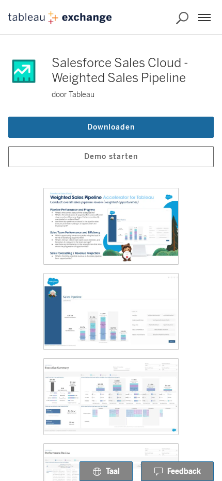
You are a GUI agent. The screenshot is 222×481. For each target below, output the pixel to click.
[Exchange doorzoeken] (182, 18)
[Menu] (204, 17)
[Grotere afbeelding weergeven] (111, 226)
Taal (113, 471)
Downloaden (111, 127)
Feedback (184, 471)
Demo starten (111, 156)
